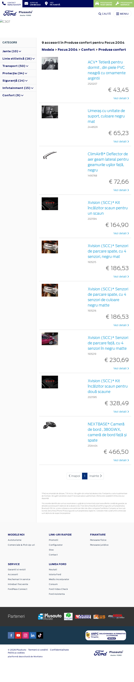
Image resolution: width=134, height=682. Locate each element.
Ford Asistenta (57, 594)
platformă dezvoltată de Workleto (25, 656)
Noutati (53, 569)
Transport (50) (14, 66)
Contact (53, 554)
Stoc (51, 549)
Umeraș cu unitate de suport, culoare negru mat (106, 116)
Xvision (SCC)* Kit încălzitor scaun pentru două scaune (108, 386)
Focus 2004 (68, 49)
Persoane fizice (98, 540)
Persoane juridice (99, 544)
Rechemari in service (19, 579)
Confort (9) (11, 95)
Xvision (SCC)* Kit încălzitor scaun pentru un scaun (108, 207)
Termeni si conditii (38, 649)
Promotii (53, 540)
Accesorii (13, 574)
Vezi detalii (120, 98)
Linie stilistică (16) (17, 59)
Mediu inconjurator (59, 579)
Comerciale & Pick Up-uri (21, 544)
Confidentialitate (59, 649)
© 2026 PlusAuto (17, 649)
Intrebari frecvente (18, 584)
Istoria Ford (55, 574)
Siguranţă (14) (13, 81)
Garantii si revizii (17, 569)
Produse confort (112, 49)
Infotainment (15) (16, 88)
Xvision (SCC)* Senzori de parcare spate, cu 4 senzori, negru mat (108, 251)
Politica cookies (16, 652)
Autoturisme (14, 540)
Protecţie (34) (13, 73)
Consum (53, 584)
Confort (88, 49)
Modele (48, 49)
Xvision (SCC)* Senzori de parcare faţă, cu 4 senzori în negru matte (108, 343)
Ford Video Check (58, 589)
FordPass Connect (17, 589)
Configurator (56, 544)
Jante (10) (10, 51)
